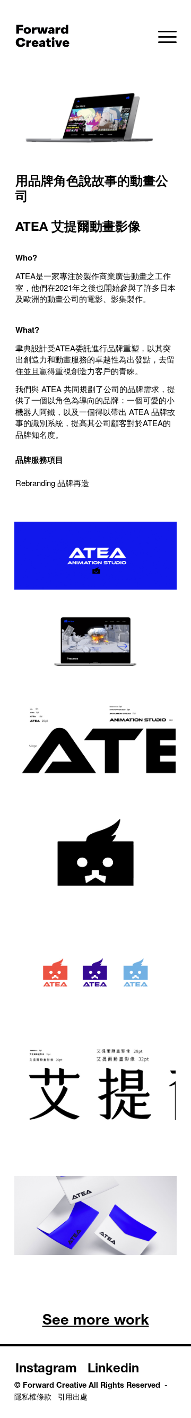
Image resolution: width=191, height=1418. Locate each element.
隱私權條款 (32, 1398)
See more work (95, 1322)
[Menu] (162, 36)
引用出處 (73, 1398)
